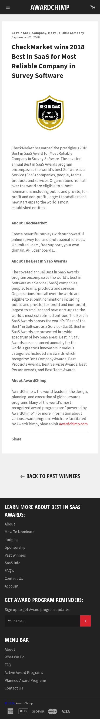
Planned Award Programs (26, 680)
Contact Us (14, 578)
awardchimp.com (73, 424)
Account (12, 586)
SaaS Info (12, 562)
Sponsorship (15, 547)
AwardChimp (50, 7)
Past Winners (15, 555)
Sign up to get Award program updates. (37, 609)
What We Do (14, 657)
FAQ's (9, 570)
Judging (12, 539)
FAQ (8, 664)
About (10, 524)
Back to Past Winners (52, 476)
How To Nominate (20, 531)
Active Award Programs (24, 672)
